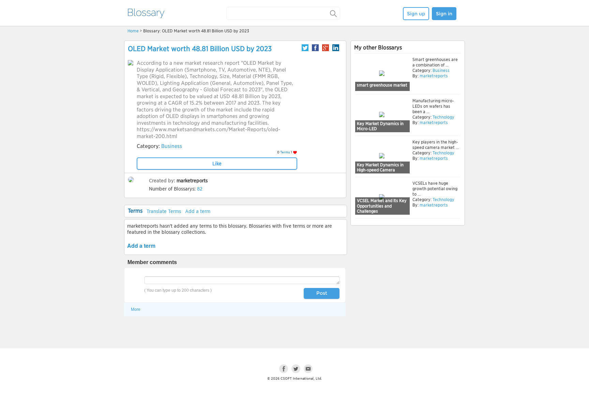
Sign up (416, 14)
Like (217, 163)
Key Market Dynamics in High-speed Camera (380, 167)
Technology (443, 117)
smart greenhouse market (382, 85)
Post (321, 293)
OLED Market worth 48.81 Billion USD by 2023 (200, 49)
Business (171, 146)
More (135, 309)
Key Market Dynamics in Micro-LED (380, 126)
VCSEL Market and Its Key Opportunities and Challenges (382, 206)
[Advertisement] (407, 280)
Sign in (444, 14)
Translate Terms (164, 211)
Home (133, 30)
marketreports (192, 180)
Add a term (197, 211)
